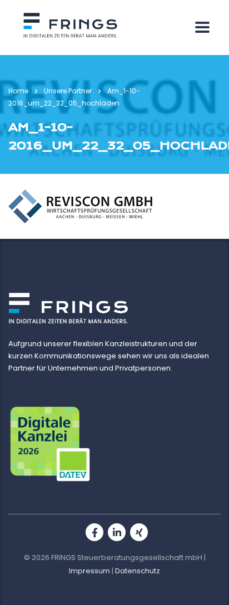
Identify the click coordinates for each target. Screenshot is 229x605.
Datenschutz (137, 571)
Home (18, 91)
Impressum (89, 571)
